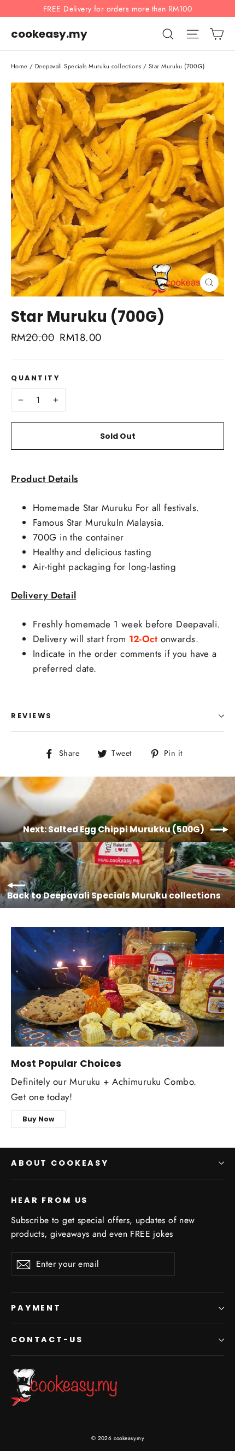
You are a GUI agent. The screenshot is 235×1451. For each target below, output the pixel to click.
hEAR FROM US (49, 1200)
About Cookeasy (60, 1163)
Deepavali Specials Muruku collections (88, 66)
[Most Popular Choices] (117, 987)
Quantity (35, 378)
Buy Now (38, 1119)
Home (19, 66)
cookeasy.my (49, 33)
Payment (36, 1307)
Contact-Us (47, 1339)
